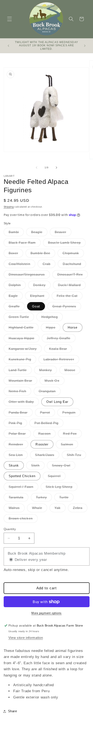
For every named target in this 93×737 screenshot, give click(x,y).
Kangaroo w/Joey (25, 350)
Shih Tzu (76, 456)
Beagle (39, 233)
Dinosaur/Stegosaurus (29, 275)
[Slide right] (56, 167)
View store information (25, 637)
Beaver (63, 233)
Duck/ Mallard (72, 286)
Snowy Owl (63, 466)
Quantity (10, 529)
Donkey (42, 286)
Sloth (38, 466)
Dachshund (74, 265)
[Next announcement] (85, 45)
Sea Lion (18, 456)
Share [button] (12, 711)
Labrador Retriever (61, 360)
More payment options (46, 613)
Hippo (53, 328)
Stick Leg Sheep (61, 488)
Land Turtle (20, 371)
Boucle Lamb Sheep (67, 243)
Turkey (44, 498)
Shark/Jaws (47, 456)
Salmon (69, 445)
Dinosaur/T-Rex (72, 275)
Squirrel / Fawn (23, 488)
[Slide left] (36, 167)
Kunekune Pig (22, 360)
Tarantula (19, 498)
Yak (60, 509)
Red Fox (72, 434)
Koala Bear (60, 350)
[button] (9, 19)
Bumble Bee (42, 254)
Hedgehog (52, 318)
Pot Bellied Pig (48, 424)
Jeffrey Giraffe (61, 339)
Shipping (9, 206)
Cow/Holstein (22, 265)
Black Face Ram (25, 243)
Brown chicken (23, 519)
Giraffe (17, 307)
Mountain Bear (23, 382)
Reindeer (18, 445)
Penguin (71, 413)
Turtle (66, 498)
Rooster (41, 444)
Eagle (16, 297)
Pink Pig (18, 424)
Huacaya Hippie (24, 339)
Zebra (80, 509)
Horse (73, 327)
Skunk (14, 465)
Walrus (17, 509)
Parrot (47, 413)
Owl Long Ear (57, 401)
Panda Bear (21, 413)
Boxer (16, 254)
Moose (72, 371)
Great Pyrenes (66, 307)
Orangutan (50, 392)
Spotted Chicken (22, 476)
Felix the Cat (69, 297)
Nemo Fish (20, 392)
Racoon (47, 434)
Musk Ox (54, 382)
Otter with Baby (24, 403)
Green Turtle (21, 318)
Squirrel (57, 477)
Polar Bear (20, 434)
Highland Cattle (24, 328)
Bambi (16, 233)
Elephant (39, 297)
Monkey (48, 371)
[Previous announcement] (8, 45)
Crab (49, 265)
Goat (36, 306)
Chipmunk (73, 254)
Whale (39, 509)
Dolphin (17, 286)
